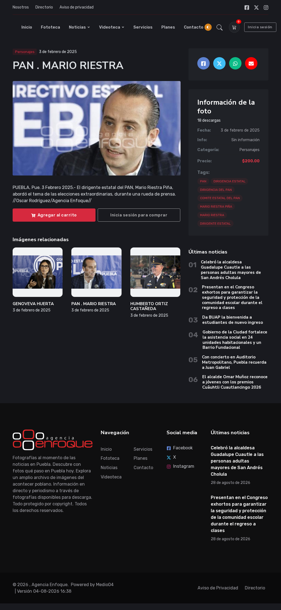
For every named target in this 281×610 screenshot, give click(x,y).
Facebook (183, 447)
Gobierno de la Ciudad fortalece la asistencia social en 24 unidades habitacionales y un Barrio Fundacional (235, 339)
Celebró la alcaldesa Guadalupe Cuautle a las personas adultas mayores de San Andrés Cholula (231, 269)
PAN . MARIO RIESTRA (93, 304)
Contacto (193, 27)
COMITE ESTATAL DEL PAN (220, 198)
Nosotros (21, 7)
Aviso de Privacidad (218, 587)
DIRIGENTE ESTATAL (215, 223)
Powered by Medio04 (92, 584)
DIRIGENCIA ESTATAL (229, 181)
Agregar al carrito (57, 215)
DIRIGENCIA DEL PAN (216, 190)
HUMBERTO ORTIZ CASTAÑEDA (149, 306)
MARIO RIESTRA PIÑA (216, 206)
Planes (168, 27)
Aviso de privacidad (77, 7)
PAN (203, 181)
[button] (219, 27)
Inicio (26, 27)
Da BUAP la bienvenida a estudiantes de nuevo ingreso (232, 319)
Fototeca (50, 27)
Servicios (143, 27)
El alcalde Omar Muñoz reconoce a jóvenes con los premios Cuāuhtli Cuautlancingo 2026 (235, 382)
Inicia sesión (260, 27)
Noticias (77, 27)
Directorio (44, 7)
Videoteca (109, 27)
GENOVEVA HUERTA (33, 304)
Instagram (183, 466)
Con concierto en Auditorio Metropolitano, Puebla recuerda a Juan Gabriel (234, 362)
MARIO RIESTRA (212, 215)
